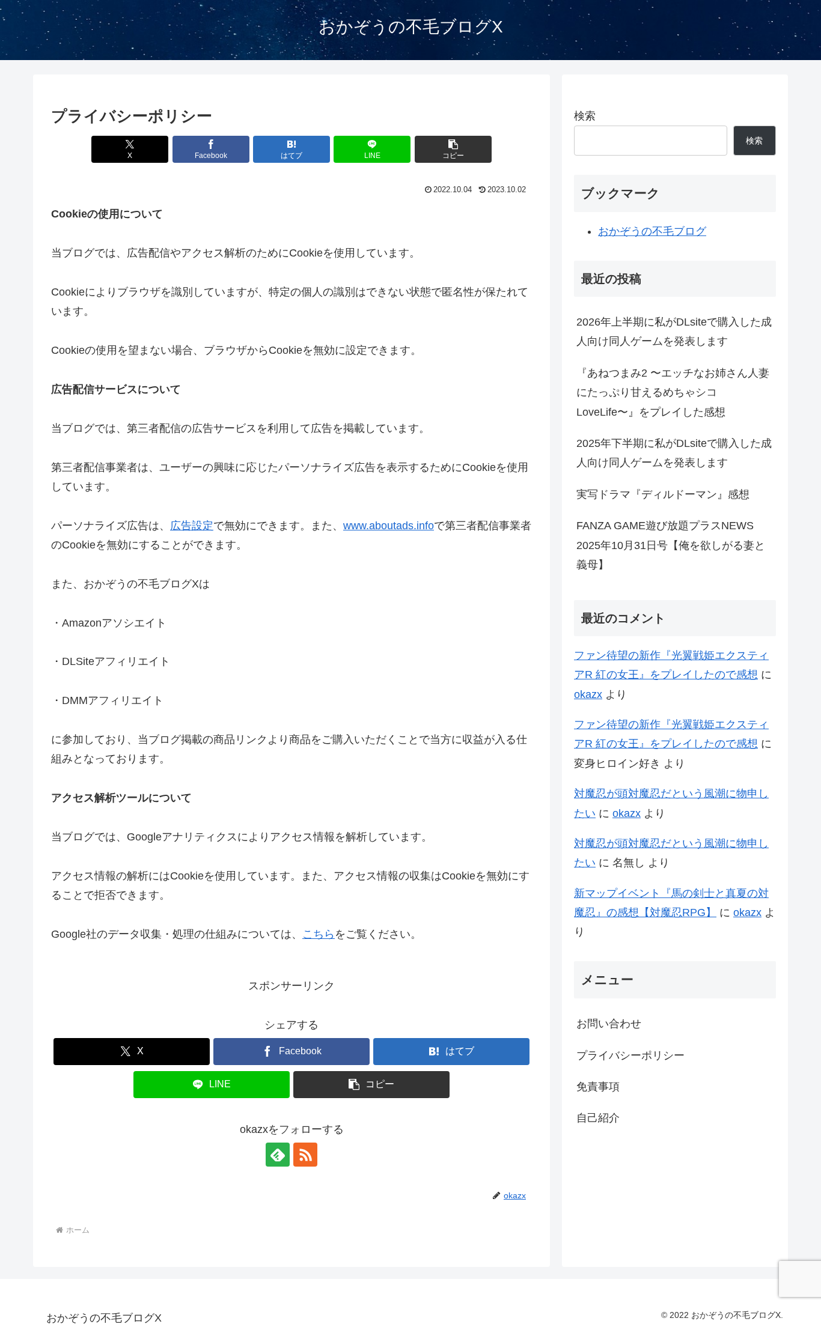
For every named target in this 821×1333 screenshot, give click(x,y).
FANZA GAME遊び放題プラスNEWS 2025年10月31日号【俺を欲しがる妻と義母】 (670, 545)
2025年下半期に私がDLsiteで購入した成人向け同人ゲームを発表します (674, 453)
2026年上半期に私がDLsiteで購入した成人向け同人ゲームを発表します (674, 331)
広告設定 (191, 526)
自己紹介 (598, 1118)
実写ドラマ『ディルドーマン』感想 (662, 494)
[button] (453, 149)
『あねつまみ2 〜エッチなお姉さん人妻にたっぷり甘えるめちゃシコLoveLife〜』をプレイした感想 (672, 392)
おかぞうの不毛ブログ (652, 231)
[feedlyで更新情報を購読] (278, 1155)
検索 (585, 116)
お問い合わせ (608, 1024)
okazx (588, 694)
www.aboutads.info (388, 526)
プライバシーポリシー (630, 1055)
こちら (318, 934)
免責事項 (598, 1087)
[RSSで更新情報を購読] (305, 1155)
